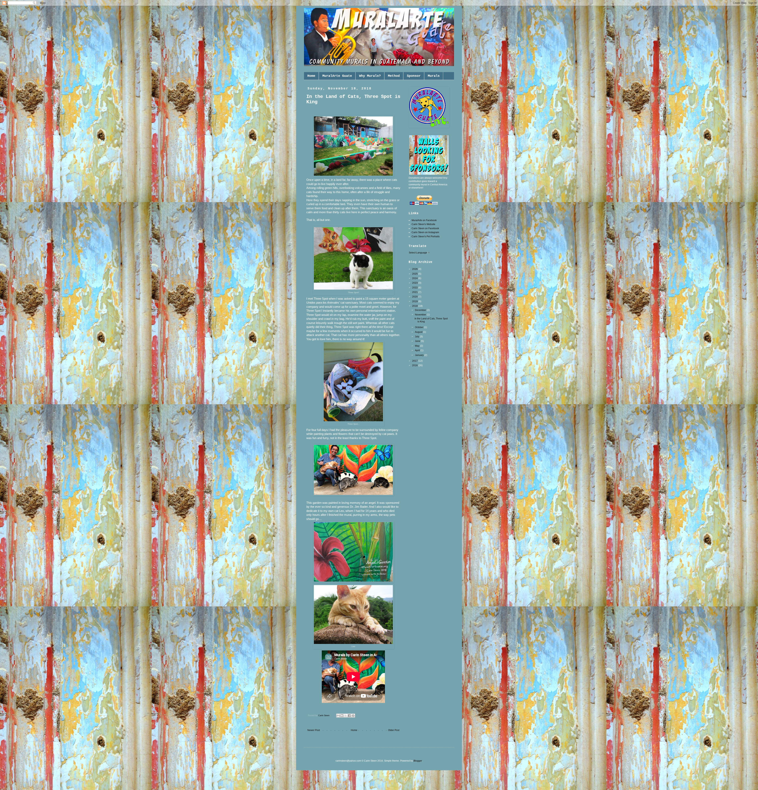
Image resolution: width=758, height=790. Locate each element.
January (419, 355)
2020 (415, 296)
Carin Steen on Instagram (425, 232)
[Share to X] (346, 716)
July (417, 336)
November (421, 314)
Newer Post (313, 730)
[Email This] (338, 716)
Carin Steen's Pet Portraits (426, 236)
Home (311, 76)
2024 (415, 278)
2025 (415, 273)
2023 (415, 282)
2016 (415, 365)
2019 (415, 301)
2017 (415, 360)
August (419, 332)
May (417, 345)
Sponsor (414, 76)
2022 (415, 287)
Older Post (393, 730)
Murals (434, 76)
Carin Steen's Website (423, 224)
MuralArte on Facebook (424, 220)
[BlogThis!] (342, 716)
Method (394, 76)
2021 (415, 292)
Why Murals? (370, 76)
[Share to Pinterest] (353, 716)
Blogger (418, 760)
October (419, 327)
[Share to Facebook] (349, 716)
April (417, 350)
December (421, 310)
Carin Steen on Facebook (425, 228)
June (418, 341)
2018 (415, 306)
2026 (415, 269)
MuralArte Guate (337, 76)
